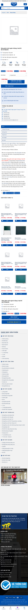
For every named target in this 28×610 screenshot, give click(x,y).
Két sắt (3, 452)
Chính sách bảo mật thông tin (7, 535)
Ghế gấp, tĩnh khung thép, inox (8, 442)
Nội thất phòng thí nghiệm (7, 430)
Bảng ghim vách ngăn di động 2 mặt (10, 143)
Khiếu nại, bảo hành (5, 541)
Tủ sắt (3, 354)
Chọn (7, 220)
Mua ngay (14, 317)
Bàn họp (4, 346)
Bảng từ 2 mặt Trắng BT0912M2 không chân (6, 287)
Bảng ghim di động (9, 192)
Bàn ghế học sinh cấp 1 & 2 (7, 419)
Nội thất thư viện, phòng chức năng (9, 428)
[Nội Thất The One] (14, 4)
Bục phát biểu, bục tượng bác (8, 368)
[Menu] (2, 5)
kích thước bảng (8, 177)
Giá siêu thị (4, 381)
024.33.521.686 (7, 118)
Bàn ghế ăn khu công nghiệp (8, 380)
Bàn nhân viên (5, 342)
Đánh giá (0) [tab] (4, 132)
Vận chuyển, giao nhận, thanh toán (8, 537)
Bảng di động (12, 12)
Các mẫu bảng (5, 183)
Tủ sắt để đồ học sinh (6, 434)
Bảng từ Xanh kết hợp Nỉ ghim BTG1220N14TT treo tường (7, 214)
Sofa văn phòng (5, 358)
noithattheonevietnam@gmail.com (11, 119)
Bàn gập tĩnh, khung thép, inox (8, 444)
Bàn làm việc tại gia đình (7, 409)
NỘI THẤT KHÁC (6, 455)
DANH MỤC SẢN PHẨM (9, 332)
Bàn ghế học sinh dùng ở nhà (8, 415)
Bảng (4, 192)
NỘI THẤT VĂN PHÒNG (8, 336)
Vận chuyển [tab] (4, 137)
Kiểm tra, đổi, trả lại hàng (6, 539)
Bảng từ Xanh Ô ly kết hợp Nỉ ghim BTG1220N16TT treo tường (21, 214)
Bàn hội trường (5, 366)
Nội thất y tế (4, 462)
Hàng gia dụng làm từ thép (7, 448)
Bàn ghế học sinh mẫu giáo (7, 417)
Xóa (26, 73)
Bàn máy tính (5, 344)
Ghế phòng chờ (5, 370)
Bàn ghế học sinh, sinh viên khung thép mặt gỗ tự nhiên (13, 425)
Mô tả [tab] (3, 126)
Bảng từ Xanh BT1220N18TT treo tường (20, 238)
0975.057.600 (6, 112)
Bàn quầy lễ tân (5, 376)
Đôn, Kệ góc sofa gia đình (7, 395)
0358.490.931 (6, 114)
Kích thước (3, 75)
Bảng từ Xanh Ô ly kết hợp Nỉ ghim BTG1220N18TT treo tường (21, 263)
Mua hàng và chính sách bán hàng (8, 533)
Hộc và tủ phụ (5, 348)
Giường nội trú (5, 432)
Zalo (24, 608)
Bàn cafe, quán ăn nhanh (7, 383)
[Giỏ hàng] (25, 4)
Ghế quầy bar (5, 372)
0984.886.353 (6, 116)
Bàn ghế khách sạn (6, 385)
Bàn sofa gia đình (5, 393)
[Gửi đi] (26, 8)
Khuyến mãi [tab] (4, 134)
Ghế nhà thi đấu (5, 374)
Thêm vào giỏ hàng (16, 81)
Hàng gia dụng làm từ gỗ (7, 450)
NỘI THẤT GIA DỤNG (7, 439)
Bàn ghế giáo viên (5, 427)
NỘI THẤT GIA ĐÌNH (7, 389)
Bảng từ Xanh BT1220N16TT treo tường (20, 287)
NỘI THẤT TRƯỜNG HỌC (8, 412)
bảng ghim (4, 167)
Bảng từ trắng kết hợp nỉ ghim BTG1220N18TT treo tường (7, 263)
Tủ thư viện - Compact (7, 436)
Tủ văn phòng (5, 352)
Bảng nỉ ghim (17, 192)
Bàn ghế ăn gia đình (6, 401)
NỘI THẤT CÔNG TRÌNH (8, 361)
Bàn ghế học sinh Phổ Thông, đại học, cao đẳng (11, 421)
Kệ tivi (3, 399)
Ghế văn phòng (5, 338)
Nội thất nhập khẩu (6, 458)
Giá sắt (3, 356)
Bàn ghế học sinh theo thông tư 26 (9, 423)
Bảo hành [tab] (4, 140)
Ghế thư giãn (4, 397)
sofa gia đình (5, 391)
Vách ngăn (4, 350)
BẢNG (8, 12)
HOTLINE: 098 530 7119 (14, 322)
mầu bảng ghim (18, 152)
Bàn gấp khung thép (6, 378)
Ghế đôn (4, 446)
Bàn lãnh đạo (5, 340)
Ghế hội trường (5, 364)
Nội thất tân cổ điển (6, 460)
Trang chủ (3, 12)
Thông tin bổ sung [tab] (5, 129)
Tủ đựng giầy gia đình (6, 407)
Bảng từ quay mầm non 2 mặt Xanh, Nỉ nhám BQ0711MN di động (6, 239)
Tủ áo (3, 405)
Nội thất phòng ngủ (6, 403)
